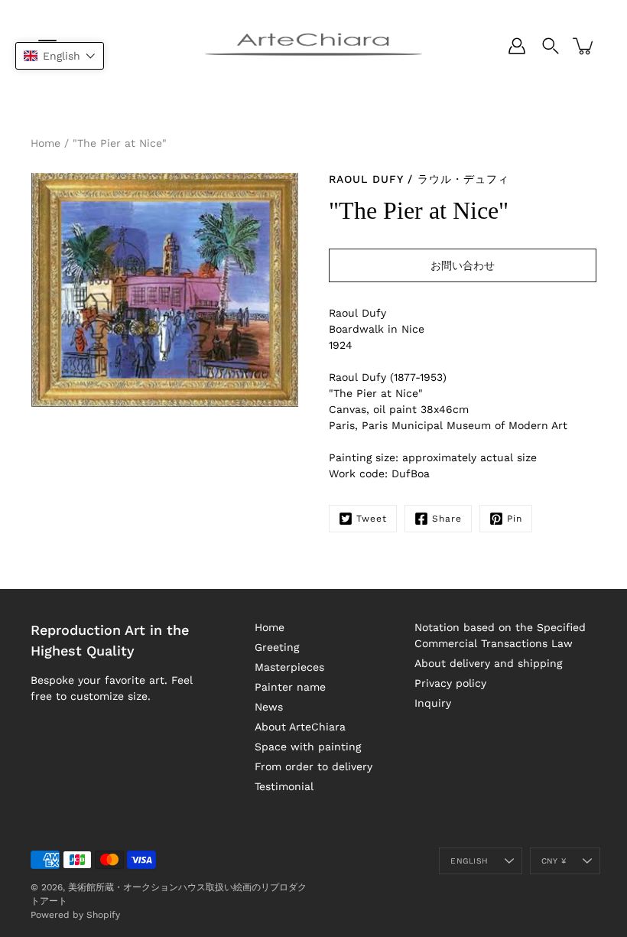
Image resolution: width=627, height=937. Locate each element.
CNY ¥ (553, 861)
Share (447, 518)
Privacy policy (450, 683)
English (468, 861)
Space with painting (308, 746)
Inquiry (432, 703)
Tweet (371, 518)
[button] (59, 56)
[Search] (550, 46)
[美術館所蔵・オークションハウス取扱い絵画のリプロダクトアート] (313, 46)
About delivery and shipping (488, 663)
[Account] (517, 46)
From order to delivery (313, 766)
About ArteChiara (300, 727)
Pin (514, 518)
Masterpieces (289, 667)
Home (45, 143)
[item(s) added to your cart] (584, 46)
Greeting (277, 647)
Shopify (103, 914)
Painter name (290, 687)
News (269, 707)
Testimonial (284, 786)
